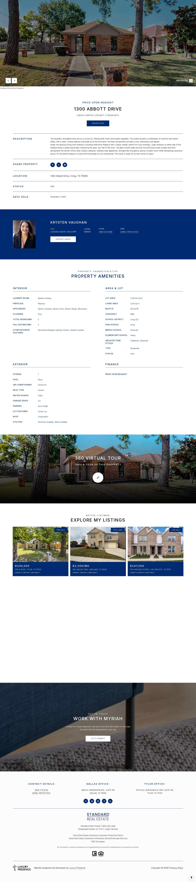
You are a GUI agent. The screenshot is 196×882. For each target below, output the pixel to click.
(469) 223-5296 (105, 232)
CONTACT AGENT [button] (63, 239)
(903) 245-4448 (108, 826)
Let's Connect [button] (98, 738)
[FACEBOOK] (104, 801)
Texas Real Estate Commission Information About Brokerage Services (98, 838)
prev (8, 80)
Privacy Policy (176, 868)
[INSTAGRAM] (85, 801)
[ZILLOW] (92, 801)
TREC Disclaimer (98, 841)
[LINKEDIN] (110, 801)
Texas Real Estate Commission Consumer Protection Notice (98, 835)
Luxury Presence (77, 868)
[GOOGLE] (98, 801)
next (14, 80)
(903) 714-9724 (41, 790)
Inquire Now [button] (98, 123)
